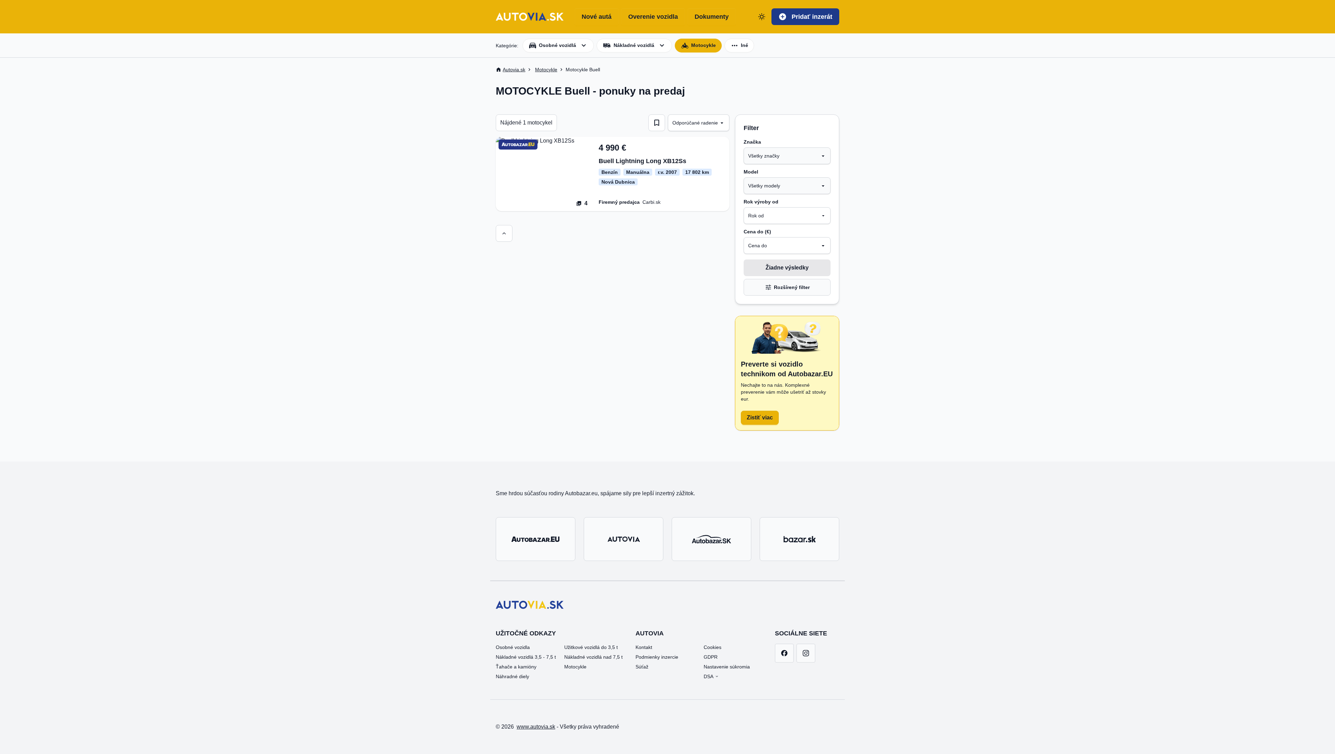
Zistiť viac (760, 417)
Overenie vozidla (653, 16)
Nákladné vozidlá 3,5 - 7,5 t (526, 657)
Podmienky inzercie (657, 657)
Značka (752, 142)
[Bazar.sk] (799, 539)
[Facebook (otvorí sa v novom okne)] (784, 653)
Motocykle (575, 666)
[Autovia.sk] (623, 539)
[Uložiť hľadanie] (656, 122)
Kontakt (644, 647)
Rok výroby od (761, 201)
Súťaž (642, 666)
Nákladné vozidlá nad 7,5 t (593, 657)
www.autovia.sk (536, 727)
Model (751, 172)
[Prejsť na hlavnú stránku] (530, 17)
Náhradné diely (512, 676)
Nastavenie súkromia (727, 666)
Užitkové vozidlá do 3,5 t (591, 647)
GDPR (711, 657)
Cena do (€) (757, 231)
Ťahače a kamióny (516, 666)
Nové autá (597, 16)
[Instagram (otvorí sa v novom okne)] (805, 653)
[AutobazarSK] (711, 539)
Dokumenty (712, 16)
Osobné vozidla (513, 647)
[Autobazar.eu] (535, 539)
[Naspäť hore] (504, 233)
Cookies (712, 647)
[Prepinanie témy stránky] (762, 17)
